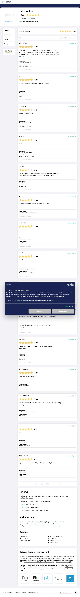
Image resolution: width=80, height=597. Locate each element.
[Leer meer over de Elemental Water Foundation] (70, 578)
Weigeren (39, 311)
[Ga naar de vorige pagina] (42, 484)
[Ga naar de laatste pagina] (59, 484)
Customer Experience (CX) (32, 562)
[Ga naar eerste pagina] (36, 484)
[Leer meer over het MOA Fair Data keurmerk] (36, 578)
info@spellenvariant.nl (56, 536)
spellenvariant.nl (55, 540)
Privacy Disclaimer (7, 592)
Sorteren (61, 37)
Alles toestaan (63, 311)
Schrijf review (31, 18)
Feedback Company (66, 593)
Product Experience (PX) (47, 562)
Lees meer (21, 56)
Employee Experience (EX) (63, 562)
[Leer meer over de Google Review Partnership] (59, 578)
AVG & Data (17, 592)
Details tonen (67, 306)
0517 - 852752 (54, 538)
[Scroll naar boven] (76, 593)
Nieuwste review (69, 37)
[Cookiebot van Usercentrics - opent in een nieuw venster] (67, 284)
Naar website (8, 21)
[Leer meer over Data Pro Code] (25, 578)
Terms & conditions (33, 592)
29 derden (22, 300)
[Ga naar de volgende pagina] (53, 484)
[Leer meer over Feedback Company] (47, 578)
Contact (24, 592)
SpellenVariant (26, 11)
